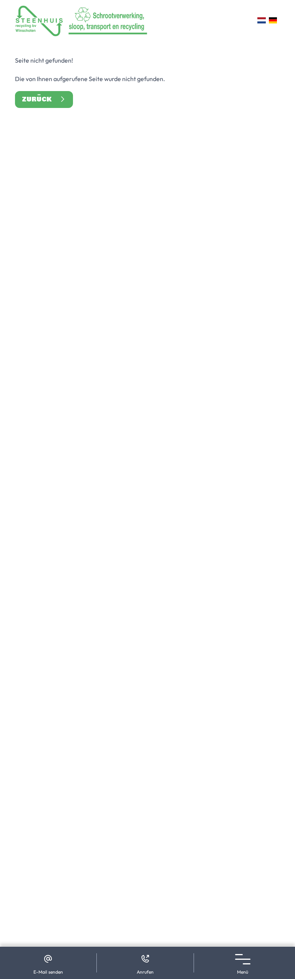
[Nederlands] (261, 20)
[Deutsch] (273, 20)
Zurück (40, 99)
